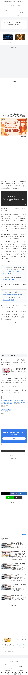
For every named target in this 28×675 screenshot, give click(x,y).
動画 (9, 450)
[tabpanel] (7, 38)
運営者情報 (7, 670)
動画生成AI (5, 455)
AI (20, 664)
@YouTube (6, 273)
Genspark (4, 452)
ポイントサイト (7, 666)
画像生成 (22, 450)
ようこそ (7, 664)
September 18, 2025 (8, 300)
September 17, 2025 (8, 279)
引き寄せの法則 (16, 450)
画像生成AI (11, 455)
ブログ (20, 666)
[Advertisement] (14, 62)
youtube (10, 452)
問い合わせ (20, 670)
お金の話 (4, 450)
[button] (18, 497)
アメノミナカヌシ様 (18, 452)
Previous (1, 39)
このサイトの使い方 (7, 668)
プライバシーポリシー (21, 668)
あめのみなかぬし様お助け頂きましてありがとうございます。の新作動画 (6, 402)
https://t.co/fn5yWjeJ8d (9, 294)
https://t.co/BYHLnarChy (14, 271)
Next (27, 39)
